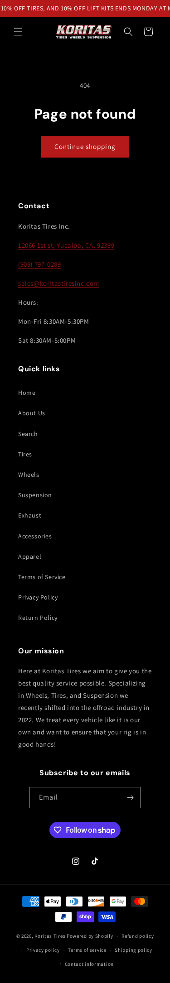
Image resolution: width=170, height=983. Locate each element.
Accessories (35, 536)
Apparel (29, 556)
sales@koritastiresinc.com (58, 283)
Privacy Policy (38, 597)
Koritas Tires (49, 936)
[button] (18, 32)
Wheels (28, 474)
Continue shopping (85, 146)
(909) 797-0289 (39, 264)
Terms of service (87, 950)
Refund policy (137, 936)
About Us (31, 413)
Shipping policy (133, 950)
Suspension (35, 495)
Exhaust (29, 515)
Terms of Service (42, 577)
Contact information (89, 964)
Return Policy (38, 618)
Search (28, 434)
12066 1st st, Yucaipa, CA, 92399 (66, 245)
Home (26, 392)
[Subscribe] (130, 797)
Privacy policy (43, 950)
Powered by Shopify (90, 936)
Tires (25, 454)
